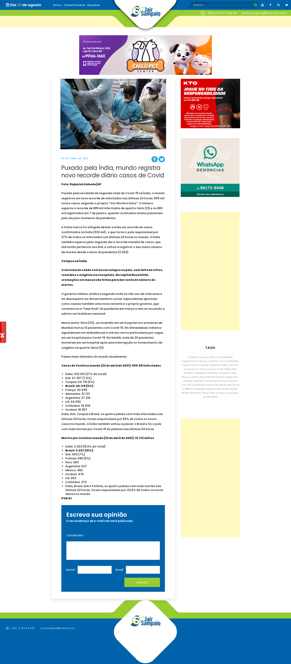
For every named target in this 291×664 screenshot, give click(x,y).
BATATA (214, 361)
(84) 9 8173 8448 (222, 13)
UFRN (212, 392)
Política (210, 385)
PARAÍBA (188, 381)
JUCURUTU (225, 373)
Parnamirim (211, 381)
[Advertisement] (210, 271)
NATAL (195, 377)
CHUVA (194, 365)
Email (120, 570)
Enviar (142, 582)
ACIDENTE (193, 357)
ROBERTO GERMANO (194, 388)
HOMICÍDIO (230, 369)
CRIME (224, 365)
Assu (206, 361)
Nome (71, 570)
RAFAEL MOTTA (227, 385)
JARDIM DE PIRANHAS (206, 373)
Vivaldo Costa (224, 392)
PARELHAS (198, 381)
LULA (234, 373)
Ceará (185, 365)
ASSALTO (214, 357)
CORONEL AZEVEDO (209, 365)
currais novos (191, 369)
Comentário (74, 535)
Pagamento (231, 377)
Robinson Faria (213, 388)
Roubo (226, 388)
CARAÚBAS (232, 361)
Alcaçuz (203, 357)
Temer (205, 392)
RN (237, 385)
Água (236, 392)
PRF (217, 385)
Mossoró (186, 377)
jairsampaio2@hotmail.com (264, 13)
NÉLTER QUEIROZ (215, 377)
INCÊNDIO (189, 373)
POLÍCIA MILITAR (196, 385)
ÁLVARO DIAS (210, 396)
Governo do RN (215, 369)
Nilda (203, 377)
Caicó (222, 361)
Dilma (203, 369)
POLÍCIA (223, 381)
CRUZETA (233, 365)
